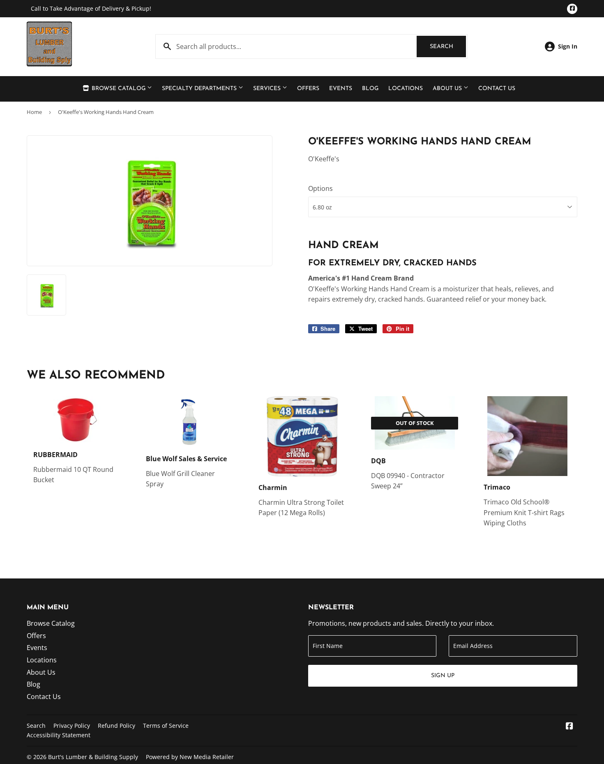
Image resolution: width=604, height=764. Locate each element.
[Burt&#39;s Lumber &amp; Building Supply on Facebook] (569, 726)
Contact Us (496, 88)
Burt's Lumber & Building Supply (93, 757)
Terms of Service (166, 725)
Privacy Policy (71, 725)
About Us (448, 88)
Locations (405, 88)
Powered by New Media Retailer (190, 757)
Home (34, 112)
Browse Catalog (118, 88)
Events (340, 88)
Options (320, 188)
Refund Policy (116, 725)
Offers (308, 88)
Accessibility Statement (58, 735)
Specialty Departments (200, 88)
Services (267, 88)
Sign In (567, 46)
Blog (370, 88)
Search (448, 47)
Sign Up (442, 676)
